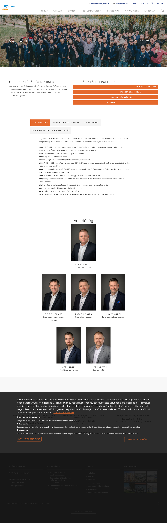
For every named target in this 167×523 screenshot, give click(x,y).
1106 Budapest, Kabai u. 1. (101, 3)
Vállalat (57, 11)
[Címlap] (10, 3)
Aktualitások (132, 11)
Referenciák (113, 11)
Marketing (23, 430)
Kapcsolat (149, 11)
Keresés (162, 11)
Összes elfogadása (137, 439)
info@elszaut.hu (121, 3)
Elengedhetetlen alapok (29, 417)
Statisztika (23, 424)
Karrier (71, 11)
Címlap (44, 11)
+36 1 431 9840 (138, 3)
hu (158, 3)
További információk (63, 412)
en (162, 3)
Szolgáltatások (91, 11)
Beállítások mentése (29, 439)
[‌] (148, 3)
